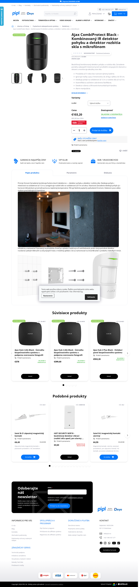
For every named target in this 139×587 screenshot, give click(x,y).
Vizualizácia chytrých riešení (21, 559)
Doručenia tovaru (74, 525)
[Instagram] (105, 542)
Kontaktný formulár (109, 550)
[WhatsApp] (109, 542)
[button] (63, 385)
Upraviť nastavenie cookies (54, 584)
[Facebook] (101, 542)
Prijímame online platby (76, 529)
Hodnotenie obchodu (75, 532)
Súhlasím (91, 297)
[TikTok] (118, 542)
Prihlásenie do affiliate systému (50, 531)
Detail (30, 376)
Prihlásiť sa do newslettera (59, 506)
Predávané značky (18, 565)
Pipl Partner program (47, 528)
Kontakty (28, 5)
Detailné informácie (79, 93)
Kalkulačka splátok (81, 122)
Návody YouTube (17, 562)
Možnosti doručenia (108, 118)
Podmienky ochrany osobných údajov (64, 5)
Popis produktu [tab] (32, 173)
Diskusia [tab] (108, 173)
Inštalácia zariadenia (19, 556)
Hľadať (75, 14)
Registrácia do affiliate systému (50, 535)
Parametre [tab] (72, 173)
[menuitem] (16, 20)
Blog (20, 5)
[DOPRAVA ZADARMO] (30, 333)
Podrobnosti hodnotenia (103, 53)
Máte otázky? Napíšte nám (77, 535)
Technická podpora (18, 552)
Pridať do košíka (99, 130)
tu (82, 291)
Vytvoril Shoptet (106, 584)
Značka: (76, 59)
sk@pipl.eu (107, 534)
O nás (14, 5)
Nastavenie (48, 296)
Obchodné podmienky (41, 5)
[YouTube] (114, 542)
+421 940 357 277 (109, 538)
